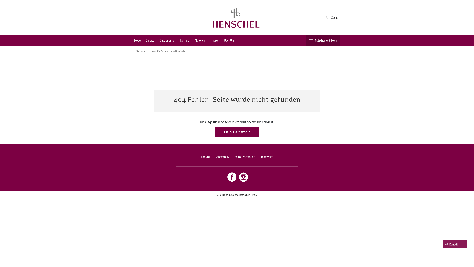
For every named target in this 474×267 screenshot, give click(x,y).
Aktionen (200, 40)
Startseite (140, 51)
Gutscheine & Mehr (326, 40)
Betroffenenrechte (245, 157)
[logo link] (236, 17)
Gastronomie (167, 40)
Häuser (214, 40)
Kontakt (205, 157)
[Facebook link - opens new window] (232, 177)
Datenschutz (222, 157)
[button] (333, 17)
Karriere (184, 40)
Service (150, 40)
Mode (137, 40)
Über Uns (229, 40)
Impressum (267, 157)
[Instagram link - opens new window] (243, 177)
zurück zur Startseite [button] (237, 131)
